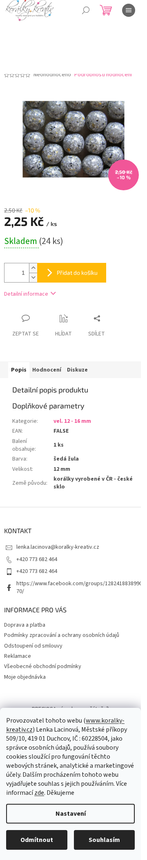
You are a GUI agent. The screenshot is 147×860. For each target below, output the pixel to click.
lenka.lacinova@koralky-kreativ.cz (57, 547)
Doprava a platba (24, 625)
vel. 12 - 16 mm (72, 421)
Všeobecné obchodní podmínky (42, 666)
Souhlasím (104, 839)
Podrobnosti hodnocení (103, 75)
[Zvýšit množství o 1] (33, 268)
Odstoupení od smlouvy (33, 646)
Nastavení (71, 813)
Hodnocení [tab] (46, 370)
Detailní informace (26, 294)
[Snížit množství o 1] (33, 277)
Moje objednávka (25, 677)
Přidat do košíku (77, 272)
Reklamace (17, 656)
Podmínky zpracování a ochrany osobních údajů (61, 635)
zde (39, 792)
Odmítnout (36, 839)
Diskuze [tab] (77, 370)
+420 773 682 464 (36, 559)
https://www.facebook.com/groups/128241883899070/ (79, 587)
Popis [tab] (19, 370)
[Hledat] (86, 10)
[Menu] (128, 10)
